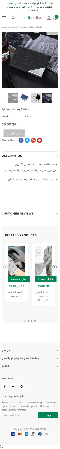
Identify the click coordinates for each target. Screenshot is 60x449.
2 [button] (28, 321)
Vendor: (6, 116)
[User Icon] (49, 18)
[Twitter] (13, 386)
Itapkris (27, 116)
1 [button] (25, 321)
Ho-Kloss (16, 296)
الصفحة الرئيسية (10, 26)
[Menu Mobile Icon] (4, 18)
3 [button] (31, 321)
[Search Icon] (13, 17)
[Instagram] (22, 386)
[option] (30, 60)
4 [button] (35, 321)
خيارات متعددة (19, 279)
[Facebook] (5, 386)
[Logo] (24, 18)
